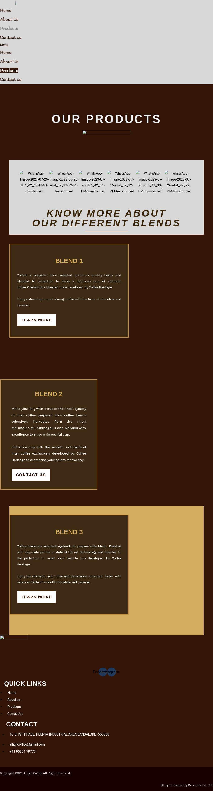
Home (5, 10)
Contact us (10, 37)
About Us (9, 19)
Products (9, 28)
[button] (90, 45)
